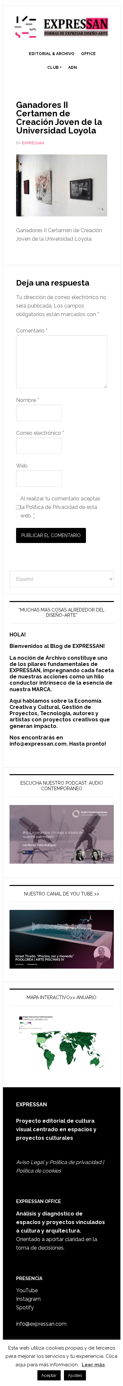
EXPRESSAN (62, 27)
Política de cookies (38, 1171)
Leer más (93, 1365)
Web (22, 466)
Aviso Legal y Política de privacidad (58, 1162)
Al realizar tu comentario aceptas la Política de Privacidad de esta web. (60, 507)
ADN (72, 67)
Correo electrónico (40, 433)
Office (88, 53)
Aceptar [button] (49, 1375)
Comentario (32, 331)
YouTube (27, 1290)
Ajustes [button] (75, 1375)
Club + (54, 67)
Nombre (27, 400)
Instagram (28, 1299)
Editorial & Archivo (51, 53)
